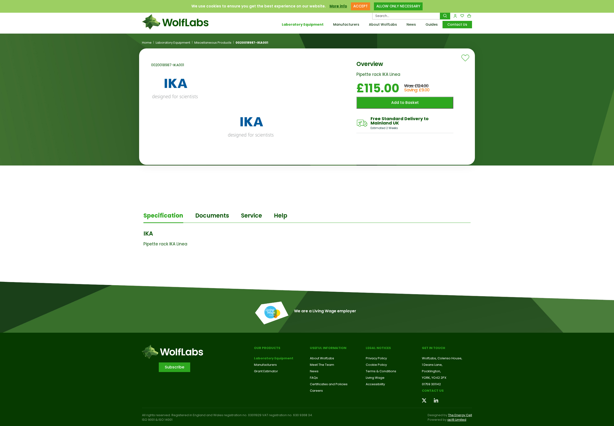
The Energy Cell (460, 415)
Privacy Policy (376, 358)
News (411, 24)
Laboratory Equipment (303, 24)
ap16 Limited (456, 419)
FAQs (314, 377)
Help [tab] (280, 215)
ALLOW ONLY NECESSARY (398, 6)
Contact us (433, 390)
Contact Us (457, 24)
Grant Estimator (266, 371)
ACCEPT (360, 6)
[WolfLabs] (181, 22)
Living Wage (375, 377)
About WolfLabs (383, 24)
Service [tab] (251, 215)
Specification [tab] (163, 215)
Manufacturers (346, 24)
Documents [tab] (212, 215)
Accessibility (375, 384)
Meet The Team (322, 364)
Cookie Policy (376, 364)
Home (147, 43)
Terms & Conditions (381, 371)
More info (338, 6)
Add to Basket (405, 102)
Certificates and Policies (329, 384)
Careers (316, 390)
